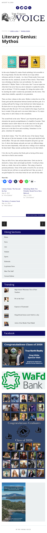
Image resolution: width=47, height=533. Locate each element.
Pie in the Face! (19, 299)
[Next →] (42, 224)
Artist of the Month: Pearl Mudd (25, 323)
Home (6, 237)
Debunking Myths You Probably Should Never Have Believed (33, 191)
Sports (6, 257)
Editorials (7, 261)
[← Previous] (4, 224)
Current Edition (9, 276)
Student (41, 215)
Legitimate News (9, 266)
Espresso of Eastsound (21, 307)
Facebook (17, 7)
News (6, 242)
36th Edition (32, 215)
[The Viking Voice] (23, 21)
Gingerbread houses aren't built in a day (27, 315)
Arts (5, 247)
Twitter (21, 7)
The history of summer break (11, 201)
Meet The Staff (8, 271)
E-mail (25, 7)
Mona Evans (25, 31)
